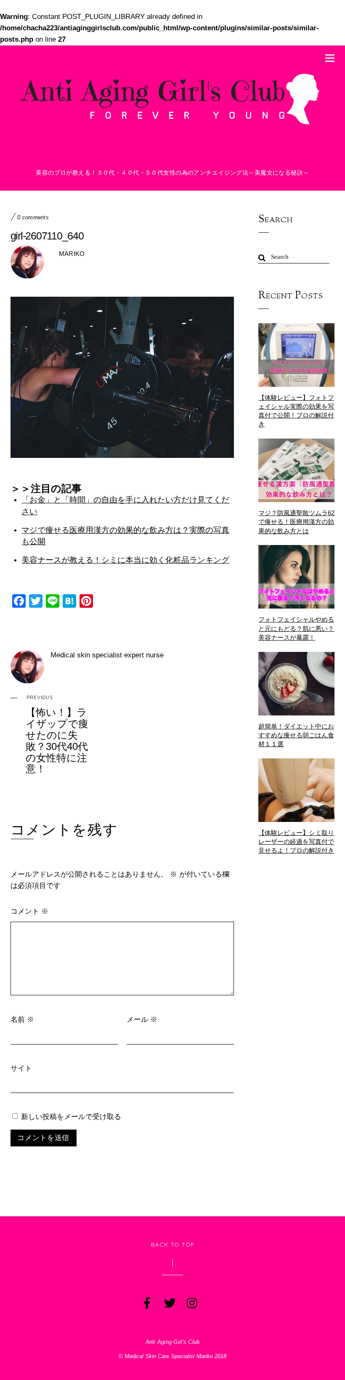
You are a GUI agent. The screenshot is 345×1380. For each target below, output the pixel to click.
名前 (22, 1019)
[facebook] (146, 1301)
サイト (21, 1068)
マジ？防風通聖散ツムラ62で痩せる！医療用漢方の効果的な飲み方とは (296, 521)
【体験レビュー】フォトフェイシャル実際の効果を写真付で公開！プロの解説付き (296, 411)
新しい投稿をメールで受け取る (71, 1116)
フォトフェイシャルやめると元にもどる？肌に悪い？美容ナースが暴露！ (296, 628)
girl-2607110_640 (47, 236)
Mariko (72, 253)
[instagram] (191, 1301)
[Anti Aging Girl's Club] (173, 124)
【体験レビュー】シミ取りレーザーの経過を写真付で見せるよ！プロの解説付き (296, 841)
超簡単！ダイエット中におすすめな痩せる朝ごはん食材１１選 (296, 735)
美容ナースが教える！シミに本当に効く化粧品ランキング (125, 560)
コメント (29, 911)
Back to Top (172, 1244)
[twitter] (169, 1301)
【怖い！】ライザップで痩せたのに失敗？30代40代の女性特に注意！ (57, 734)
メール (142, 1019)
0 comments (33, 218)
